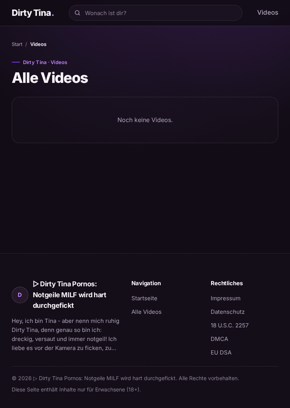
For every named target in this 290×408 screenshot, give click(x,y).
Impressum (226, 298)
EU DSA (221, 352)
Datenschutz (228, 311)
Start (17, 44)
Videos (267, 12)
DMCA (219, 338)
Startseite (144, 298)
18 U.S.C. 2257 (229, 325)
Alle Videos (146, 311)
